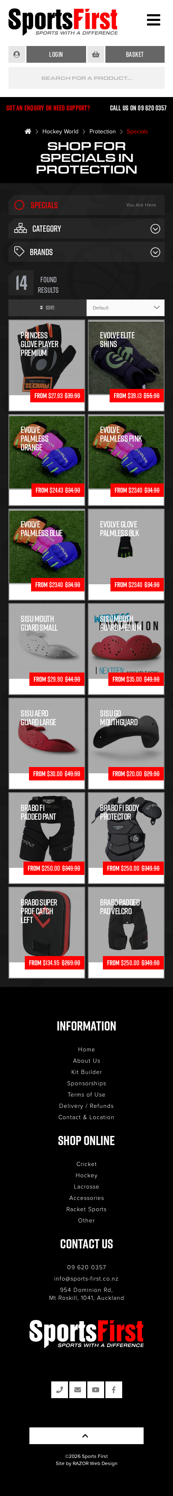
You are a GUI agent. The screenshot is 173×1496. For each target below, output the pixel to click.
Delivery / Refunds (86, 1106)
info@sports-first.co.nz (86, 1278)
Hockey (87, 1175)
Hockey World (60, 131)
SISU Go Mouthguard (118, 717)
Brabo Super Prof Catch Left (39, 911)
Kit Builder (86, 1072)
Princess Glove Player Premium (39, 344)
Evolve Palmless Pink (121, 434)
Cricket (86, 1164)
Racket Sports (86, 1209)
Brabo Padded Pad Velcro (119, 907)
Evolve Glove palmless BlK (119, 528)
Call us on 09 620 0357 (138, 108)
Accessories (86, 1198)
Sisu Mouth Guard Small (39, 623)
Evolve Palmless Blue (42, 528)
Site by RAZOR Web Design (87, 1463)
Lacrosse (87, 1186)
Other (86, 1220)
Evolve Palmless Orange (34, 438)
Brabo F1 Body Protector (119, 812)
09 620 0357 (86, 1267)
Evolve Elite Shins (117, 339)
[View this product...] (46, 324)
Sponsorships (86, 1083)
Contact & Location (86, 1117)
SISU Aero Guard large (38, 717)
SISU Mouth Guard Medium (121, 623)
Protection (102, 131)
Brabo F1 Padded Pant (38, 812)
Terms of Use (87, 1094)
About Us (86, 1060)
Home (86, 1049)
